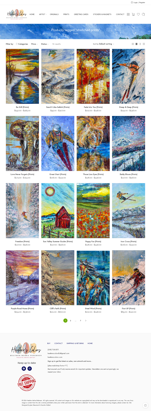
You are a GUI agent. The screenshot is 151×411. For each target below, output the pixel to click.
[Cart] (133, 14)
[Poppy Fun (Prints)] (93, 210)
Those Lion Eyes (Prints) (93, 174)
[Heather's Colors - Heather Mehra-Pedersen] (16, 14)
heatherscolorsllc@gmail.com (58, 353)
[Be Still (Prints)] (22, 76)
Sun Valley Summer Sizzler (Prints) (58, 241)
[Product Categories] (128, 14)
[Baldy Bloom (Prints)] (128, 143)
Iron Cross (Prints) (128, 241)
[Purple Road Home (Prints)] (22, 277)
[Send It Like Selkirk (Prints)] (57, 76)
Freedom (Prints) (22, 241)
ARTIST (42, 14)
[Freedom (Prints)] (22, 210)
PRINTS (66, 14)
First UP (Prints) (128, 308)
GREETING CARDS (81, 14)
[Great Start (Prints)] (57, 143)
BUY (48, 343)
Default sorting (105, 44)
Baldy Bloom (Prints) (128, 174)
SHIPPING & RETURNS (75, 343)
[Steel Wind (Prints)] (93, 277)
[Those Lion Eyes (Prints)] (93, 143)
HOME (32, 14)
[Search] (143, 14)
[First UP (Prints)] (128, 277)
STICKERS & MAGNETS (102, 14)
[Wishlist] (36, 52)
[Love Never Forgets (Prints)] (22, 143)
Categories (23, 44)
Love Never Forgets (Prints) (22, 174)
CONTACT (120, 14)
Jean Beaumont (34, 405)
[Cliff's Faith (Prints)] (57, 277)
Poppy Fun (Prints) (93, 241)
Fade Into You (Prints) (93, 107)
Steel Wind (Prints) (93, 308)
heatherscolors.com (55, 357)
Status (44, 44)
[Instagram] (29, 368)
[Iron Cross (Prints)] (128, 210)
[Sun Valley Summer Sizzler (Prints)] (57, 210)
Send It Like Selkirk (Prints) (57, 107)
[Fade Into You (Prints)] (93, 76)
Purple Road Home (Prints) (22, 308)
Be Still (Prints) (22, 107)
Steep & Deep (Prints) (128, 107)
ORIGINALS (54, 14)
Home (75, 33)
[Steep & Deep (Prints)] (128, 76)
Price (33, 44)
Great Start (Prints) (57, 174)
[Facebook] (24, 368)
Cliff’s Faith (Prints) (58, 308)
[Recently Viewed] (145, 405)
